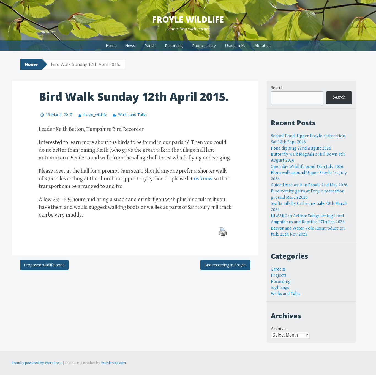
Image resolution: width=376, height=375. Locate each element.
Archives (279, 328)
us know (203, 179)
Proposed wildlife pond (44, 265)
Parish (150, 45)
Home (111, 45)
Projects (278, 275)
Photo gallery (204, 45)
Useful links (235, 45)
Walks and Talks (132, 114)
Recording (174, 45)
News (130, 45)
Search (277, 87)
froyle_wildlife (95, 114)
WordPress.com (113, 363)
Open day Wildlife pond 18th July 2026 (307, 166)
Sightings (280, 287)
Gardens (278, 269)
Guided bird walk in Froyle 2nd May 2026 (309, 185)
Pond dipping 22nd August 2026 (301, 148)
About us (263, 45)
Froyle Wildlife (188, 19)
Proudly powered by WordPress (37, 363)
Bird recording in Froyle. (225, 265)
